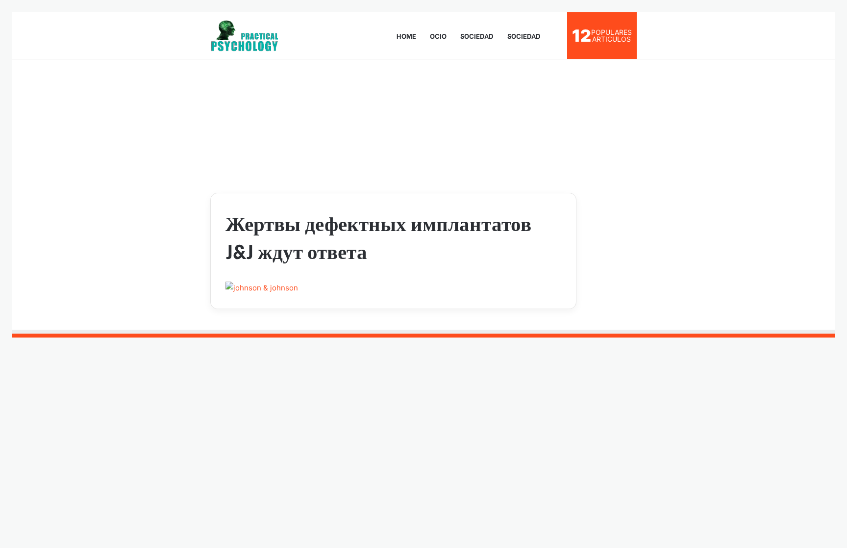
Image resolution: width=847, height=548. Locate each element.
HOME (406, 35)
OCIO (438, 35)
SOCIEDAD (477, 35)
